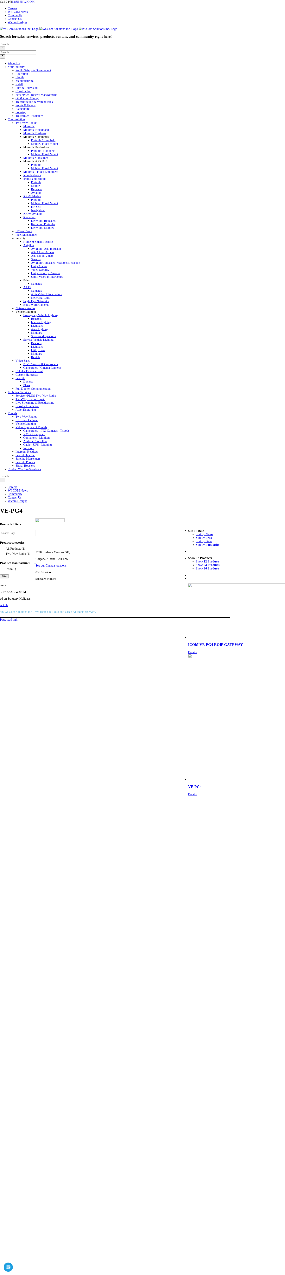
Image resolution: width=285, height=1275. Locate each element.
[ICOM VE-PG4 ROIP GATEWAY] (236, 611)
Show (207, 561)
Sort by (204, 534)
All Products (15, 548)
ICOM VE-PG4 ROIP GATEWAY (215, 645)
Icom (11, 569)
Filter (4, 576)
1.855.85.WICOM (23, 1)
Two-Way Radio (18, 553)
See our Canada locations (50, 565)
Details (192, 652)
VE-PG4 (195, 787)
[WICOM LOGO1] (50, 521)
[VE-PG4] (236, 717)
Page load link (8, 619)
